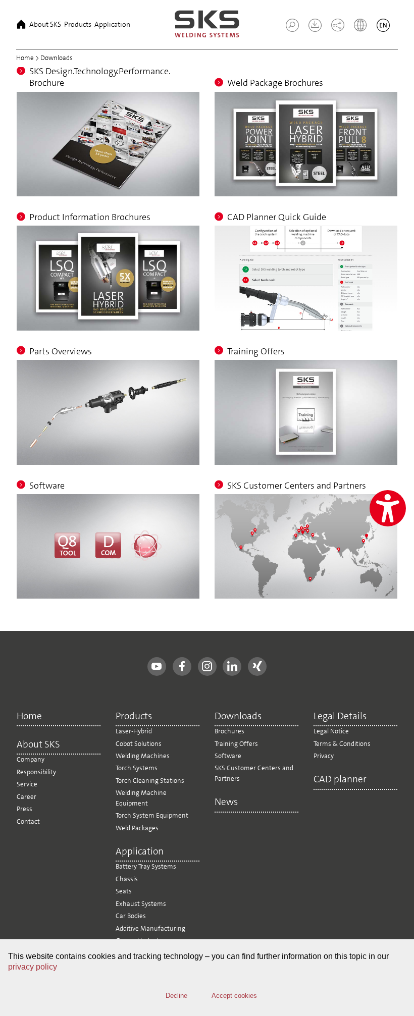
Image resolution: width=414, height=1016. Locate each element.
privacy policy (32, 966)
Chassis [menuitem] (127, 879)
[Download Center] (311, 29)
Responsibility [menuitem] (36, 772)
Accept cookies (234, 995)
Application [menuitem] (112, 24)
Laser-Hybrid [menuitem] (134, 731)
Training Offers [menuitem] (236, 743)
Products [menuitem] (77, 24)
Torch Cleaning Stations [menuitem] (150, 780)
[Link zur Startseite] (207, 24)
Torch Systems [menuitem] (137, 768)
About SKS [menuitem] (45, 24)
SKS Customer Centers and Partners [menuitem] (254, 773)
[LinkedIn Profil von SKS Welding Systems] (232, 666)
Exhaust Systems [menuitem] (141, 903)
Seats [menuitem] (124, 891)
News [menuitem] (226, 802)
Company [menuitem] (30, 759)
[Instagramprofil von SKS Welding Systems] (207, 666)
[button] (292, 25)
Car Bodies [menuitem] (131, 916)
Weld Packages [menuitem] (137, 828)
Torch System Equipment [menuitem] (152, 815)
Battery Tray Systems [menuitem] (146, 866)
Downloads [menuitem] (238, 716)
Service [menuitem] (27, 784)
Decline (176, 995)
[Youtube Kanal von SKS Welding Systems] (156, 666)
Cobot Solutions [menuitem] (139, 743)
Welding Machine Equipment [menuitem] (141, 797)
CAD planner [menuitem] (340, 779)
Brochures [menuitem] (229, 731)
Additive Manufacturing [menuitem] (150, 928)
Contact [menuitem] (28, 821)
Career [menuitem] (26, 796)
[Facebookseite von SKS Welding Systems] (182, 666)
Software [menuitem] (228, 756)
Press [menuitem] (24, 809)
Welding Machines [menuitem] (143, 756)
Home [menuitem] (21, 24)
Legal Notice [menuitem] (331, 731)
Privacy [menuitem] (324, 756)
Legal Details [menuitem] (340, 716)
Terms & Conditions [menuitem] (342, 743)
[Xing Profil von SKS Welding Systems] (257, 666)
